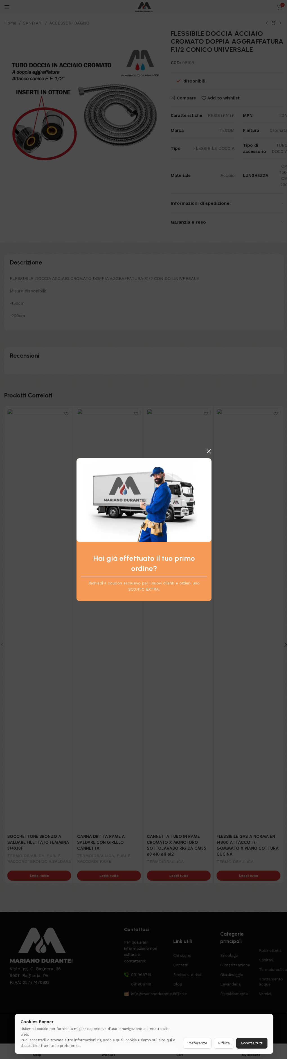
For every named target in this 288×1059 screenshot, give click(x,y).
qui (169, 1040)
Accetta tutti (251, 1043)
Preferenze (197, 1043)
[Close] (209, 451)
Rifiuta (224, 1043)
